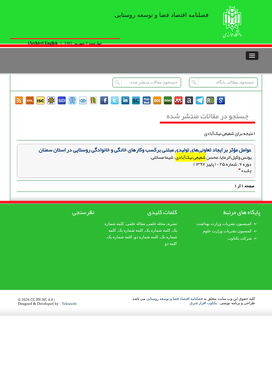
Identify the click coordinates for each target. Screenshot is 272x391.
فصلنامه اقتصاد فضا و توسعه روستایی (174, 299)
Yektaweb (69, 304)
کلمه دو (171, 243)
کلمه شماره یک (130, 230)
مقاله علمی (135, 223)
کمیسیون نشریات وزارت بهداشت (224, 223)
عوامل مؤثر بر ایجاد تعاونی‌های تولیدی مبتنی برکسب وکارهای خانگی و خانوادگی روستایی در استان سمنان (145, 149)
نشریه (172, 223)
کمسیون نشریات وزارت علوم (227, 231)
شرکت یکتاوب (240, 238)
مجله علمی (156, 223)
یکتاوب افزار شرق (203, 303)
